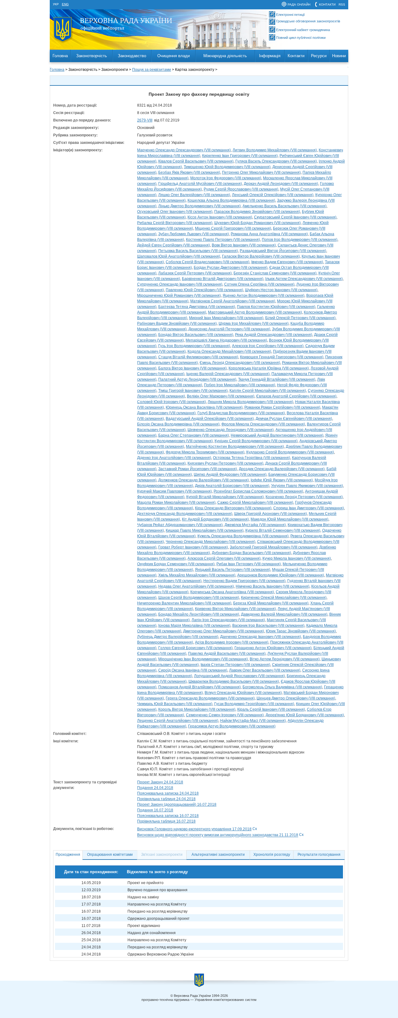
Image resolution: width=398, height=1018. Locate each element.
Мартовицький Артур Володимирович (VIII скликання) (255, 312)
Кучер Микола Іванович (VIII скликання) (296, 558)
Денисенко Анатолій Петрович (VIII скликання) (229, 329)
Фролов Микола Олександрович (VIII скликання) (263, 424)
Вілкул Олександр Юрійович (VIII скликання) (243, 692)
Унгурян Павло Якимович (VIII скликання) (307, 486)
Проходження (68, 854)
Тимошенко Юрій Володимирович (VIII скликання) (227, 167)
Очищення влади (173, 55)
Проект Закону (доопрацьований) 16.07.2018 (176, 804)
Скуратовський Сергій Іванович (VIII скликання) (295, 217)
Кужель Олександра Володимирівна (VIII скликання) (243, 536)
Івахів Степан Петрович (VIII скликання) (235, 665)
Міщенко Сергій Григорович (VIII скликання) (233, 228)
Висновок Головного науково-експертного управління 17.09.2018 (194, 829)
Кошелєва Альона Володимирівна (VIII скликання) (231, 200)
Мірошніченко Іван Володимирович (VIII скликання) (203, 659)
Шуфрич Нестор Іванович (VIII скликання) (281, 290)
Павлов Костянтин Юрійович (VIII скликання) (276, 307)
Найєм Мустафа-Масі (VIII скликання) (253, 720)
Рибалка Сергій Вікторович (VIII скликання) (174, 223)
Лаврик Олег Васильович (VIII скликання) (264, 670)
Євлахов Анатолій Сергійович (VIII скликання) (296, 396)
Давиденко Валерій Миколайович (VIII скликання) (284, 614)
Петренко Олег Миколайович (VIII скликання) (261, 172)
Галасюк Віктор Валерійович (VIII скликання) (261, 256)
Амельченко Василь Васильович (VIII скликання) (284, 206)
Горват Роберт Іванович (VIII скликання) (193, 547)
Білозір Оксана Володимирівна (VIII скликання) (178, 424)
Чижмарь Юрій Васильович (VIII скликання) (174, 704)
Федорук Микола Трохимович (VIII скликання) (205, 452)
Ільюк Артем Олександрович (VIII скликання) (304, 279)
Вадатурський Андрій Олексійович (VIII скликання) (210, 418)
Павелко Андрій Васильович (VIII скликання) (227, 653)
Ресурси (318, 55)
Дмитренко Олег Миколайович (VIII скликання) (223, 631)
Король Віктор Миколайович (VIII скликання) (196, 709)
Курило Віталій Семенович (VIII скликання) (282, 530)
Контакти (296, 55)
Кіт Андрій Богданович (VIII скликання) (215, 519)
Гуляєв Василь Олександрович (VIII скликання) (276, 161)
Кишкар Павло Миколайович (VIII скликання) (204, 530)
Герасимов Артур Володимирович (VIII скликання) (231, 726)
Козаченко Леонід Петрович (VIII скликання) (304, 497)
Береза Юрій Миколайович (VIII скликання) (270, 603)
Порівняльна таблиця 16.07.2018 (166, 821)
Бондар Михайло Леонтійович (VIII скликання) (198, 614)
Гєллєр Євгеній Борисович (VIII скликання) (195, 648)
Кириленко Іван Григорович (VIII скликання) (240, 156)
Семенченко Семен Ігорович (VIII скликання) (225, 715)
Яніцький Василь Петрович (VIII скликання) (232, 569)
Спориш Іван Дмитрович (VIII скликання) (308, 508)
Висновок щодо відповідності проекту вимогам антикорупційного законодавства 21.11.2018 (217, 835)
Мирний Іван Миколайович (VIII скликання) (226, 318)
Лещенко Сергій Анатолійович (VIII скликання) (177, 720)
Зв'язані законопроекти (162, 854)
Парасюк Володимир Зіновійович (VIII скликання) (257, 211)
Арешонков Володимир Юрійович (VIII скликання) (280, 575)
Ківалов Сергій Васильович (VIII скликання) (196, 161)
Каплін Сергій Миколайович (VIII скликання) (267, 390)
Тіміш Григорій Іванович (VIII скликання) (193, 390)
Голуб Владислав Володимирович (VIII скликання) (241, 413)
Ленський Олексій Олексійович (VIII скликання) (272, 195)
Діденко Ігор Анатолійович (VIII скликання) (174, 458)
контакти (327, 4)
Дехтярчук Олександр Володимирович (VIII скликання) (184, 513)
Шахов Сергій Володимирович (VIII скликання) (198, 597)
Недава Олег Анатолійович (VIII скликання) (196, 586)
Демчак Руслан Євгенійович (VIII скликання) (294, 418)
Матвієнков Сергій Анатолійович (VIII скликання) (232, 301)
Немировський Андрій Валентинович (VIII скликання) (277, 435)
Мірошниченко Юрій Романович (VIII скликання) (179, 295)
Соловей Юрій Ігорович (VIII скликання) (171, 402)
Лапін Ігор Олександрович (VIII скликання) (228, 620)
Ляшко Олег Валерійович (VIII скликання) (194, 195)
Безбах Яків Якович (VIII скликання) (189, 172)
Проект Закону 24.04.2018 (160, 782)
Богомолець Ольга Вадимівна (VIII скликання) (282, 687)
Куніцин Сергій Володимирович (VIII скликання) (256, 441)
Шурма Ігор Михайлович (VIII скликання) (254, 323)
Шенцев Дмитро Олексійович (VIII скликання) (296, 698)
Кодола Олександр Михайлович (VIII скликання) (229, 351)
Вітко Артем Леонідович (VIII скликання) (285, 659)
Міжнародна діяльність (225, 55)
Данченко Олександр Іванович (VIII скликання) (260, 637)
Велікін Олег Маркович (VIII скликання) (220, 396)
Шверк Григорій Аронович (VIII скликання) (270, 513)
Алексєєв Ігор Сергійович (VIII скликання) (267, 346)
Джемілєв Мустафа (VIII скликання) (255, 525)
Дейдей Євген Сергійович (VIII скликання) (173, 245)
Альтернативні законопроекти (218, 854)
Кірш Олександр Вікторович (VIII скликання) (233, 508)
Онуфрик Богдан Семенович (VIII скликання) (176, 564)
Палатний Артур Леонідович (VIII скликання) (197, 379)
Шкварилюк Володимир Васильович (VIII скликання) (233, 681)
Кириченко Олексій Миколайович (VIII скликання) (283, 597)
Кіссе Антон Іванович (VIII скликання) (219, 217)
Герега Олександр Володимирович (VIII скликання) (210, 698)
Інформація (269, 55)
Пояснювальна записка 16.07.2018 (168, 816)
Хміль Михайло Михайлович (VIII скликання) (196, 575)
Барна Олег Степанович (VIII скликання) (193, 435)
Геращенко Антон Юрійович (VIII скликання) (273, 648)
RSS (342, 4)
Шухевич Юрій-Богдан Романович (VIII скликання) (257, 223)
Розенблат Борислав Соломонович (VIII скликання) (258, 491)
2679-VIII (144, 120)
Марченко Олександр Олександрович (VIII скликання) (184, 150)
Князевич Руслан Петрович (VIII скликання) (225, 463)
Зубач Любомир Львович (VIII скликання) (193, 234)
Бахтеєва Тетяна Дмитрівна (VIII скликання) (196, 307)
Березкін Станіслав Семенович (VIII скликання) (275, 273)
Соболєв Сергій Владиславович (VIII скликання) (207, 262)
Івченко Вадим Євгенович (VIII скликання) (287, 262)
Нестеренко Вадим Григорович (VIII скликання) (244, 581)
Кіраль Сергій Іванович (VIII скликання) (271, 709)
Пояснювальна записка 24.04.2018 (168, 793)
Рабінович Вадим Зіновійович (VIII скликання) (177, 323)
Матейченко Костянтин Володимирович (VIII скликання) (235, 446)
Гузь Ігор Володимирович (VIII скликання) (194, 346)
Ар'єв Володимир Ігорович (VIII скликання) (231, 642)
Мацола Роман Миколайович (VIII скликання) (176, 502)
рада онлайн (299, 4)
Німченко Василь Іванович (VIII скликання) (272, 586)
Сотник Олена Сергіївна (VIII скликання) (259, 284)
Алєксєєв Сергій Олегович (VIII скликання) (224, 558)
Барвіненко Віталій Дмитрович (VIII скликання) (222, 279)
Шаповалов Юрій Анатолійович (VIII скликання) (178, 256)
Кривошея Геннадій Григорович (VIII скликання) (281, 357)
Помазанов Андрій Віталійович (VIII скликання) (199, 687)
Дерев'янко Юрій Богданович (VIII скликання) (305, 715)
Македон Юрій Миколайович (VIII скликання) (289, 519)
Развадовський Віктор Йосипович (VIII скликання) (283, 251)
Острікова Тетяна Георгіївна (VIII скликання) (251, 458)
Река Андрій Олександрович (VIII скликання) (273, 334)
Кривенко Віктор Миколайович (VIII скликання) (235, 609)
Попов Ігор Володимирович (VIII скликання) (299, 239)
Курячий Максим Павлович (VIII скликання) (174, 491)
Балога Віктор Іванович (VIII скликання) (192, 368)
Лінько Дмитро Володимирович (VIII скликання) (199, 206)
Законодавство (132, 55)
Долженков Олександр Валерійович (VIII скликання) (203, 480)
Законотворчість (91, 55)
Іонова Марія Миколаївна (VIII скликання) (194, 625)
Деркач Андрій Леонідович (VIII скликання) (281, 183)
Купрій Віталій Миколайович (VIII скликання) (225, 497)
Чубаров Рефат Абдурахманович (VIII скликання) (180, 525)
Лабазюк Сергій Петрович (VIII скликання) (195, 273)
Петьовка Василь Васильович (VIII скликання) (198, 251)
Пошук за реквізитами (151, 69)
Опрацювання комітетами (110, 854)
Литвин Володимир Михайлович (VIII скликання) (275, 150)
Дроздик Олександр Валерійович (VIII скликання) (282, 469)
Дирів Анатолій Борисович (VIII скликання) (232, 486)
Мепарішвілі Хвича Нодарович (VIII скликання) (226, 340)
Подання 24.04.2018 (155, 788)
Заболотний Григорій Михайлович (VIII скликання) (273, 547)
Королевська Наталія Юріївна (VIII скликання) (269, 368)
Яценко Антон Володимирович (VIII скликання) (263, 295)
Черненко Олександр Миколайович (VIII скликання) (210, 541)
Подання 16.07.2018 (155, 810)
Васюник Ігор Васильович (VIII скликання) (268, 625)
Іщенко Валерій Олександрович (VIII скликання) (228, 374)
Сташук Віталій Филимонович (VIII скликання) (198, 357)
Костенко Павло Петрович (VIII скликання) (223, 239)
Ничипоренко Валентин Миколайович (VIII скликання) (184, 603)
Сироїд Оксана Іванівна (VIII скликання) (192, 670)
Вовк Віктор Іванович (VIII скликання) (244, 245)
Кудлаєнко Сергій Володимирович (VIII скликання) (290, 452)
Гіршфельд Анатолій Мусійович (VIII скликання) (200, 183)
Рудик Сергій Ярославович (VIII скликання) (241, 189)
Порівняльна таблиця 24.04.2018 (166, 799)
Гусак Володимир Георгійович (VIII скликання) (254, 704)
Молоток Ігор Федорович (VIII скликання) (225, 178)
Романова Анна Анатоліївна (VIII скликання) (269, 234)
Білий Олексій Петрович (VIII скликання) (300, 318)
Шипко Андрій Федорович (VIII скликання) (230, 474)
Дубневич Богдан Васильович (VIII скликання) (251, 553)
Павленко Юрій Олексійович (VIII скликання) (204, 290)
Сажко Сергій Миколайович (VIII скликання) (255, 502)
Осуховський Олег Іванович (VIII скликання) (174, 211)
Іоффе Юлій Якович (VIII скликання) (282, 480)
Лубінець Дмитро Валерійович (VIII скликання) (177, 637)
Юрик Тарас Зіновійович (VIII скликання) (301, 631)
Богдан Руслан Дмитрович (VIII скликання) (230, 267)
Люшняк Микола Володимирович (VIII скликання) (250, 402)
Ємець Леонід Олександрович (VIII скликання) (240, 362)
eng (65, 4)
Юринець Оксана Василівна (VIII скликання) (204, 407)
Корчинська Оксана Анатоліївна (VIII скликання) (232, 592)
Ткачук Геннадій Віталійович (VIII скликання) (276, 379)
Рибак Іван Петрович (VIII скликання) (248, 564)
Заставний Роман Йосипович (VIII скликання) (197, 469)
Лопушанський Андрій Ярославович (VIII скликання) (239, 676)
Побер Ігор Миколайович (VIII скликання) (239, 385)
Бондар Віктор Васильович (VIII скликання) (195, 334)
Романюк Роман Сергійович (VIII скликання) (282, 407)
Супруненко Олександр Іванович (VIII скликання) (179, 284)
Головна (60, 55)
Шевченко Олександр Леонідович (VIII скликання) (230, 430)
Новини (339, 55)
